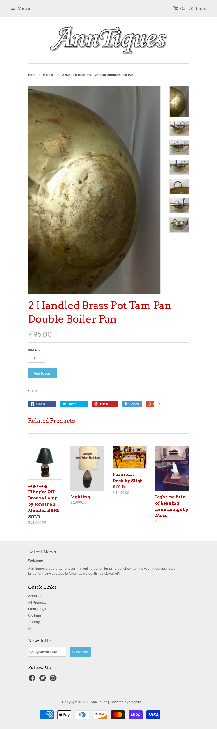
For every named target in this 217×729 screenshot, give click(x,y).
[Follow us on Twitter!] (43, 680)
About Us (35, 596)
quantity (34, 349)
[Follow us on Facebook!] (33, 680)
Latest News (42, 551)
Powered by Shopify (125, 702)
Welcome (35, 561)
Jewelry (34, 622)
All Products (37, 602)
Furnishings (37, 609)
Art (30, 629)
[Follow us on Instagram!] (54, 680)
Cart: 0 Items (193, 8)
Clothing (34, 615)
